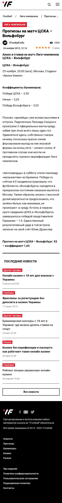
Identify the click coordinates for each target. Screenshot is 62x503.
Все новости (31, 391)
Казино (7, 453)
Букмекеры (9, 448)
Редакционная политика (16, 483)
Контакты (8, 488)
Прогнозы (8, 443)
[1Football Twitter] (33, 412)
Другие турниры (12, 270)
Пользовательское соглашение (20, 478)
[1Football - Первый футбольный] (7, 4)
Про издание (10, 468)
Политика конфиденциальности (21, 473)
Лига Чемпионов (14, 24)
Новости (8, 438)
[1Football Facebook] (20, 412)
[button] (49, 5)
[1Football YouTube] (25, 412)
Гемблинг (8, 292)
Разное (7, 342)
